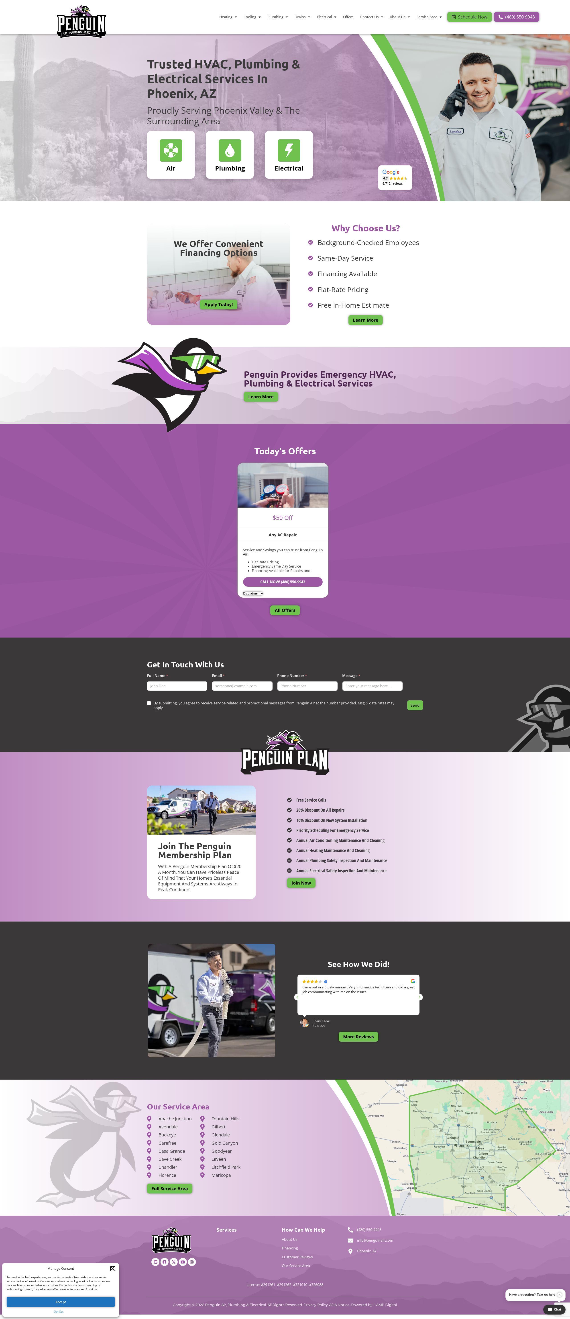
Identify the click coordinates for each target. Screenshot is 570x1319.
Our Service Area (296, 1265)
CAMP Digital (385, 1305)
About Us (397, 16)
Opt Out (58, 1311)
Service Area (427, 16)
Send (415, 705)
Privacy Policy (316, 1305)
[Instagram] (192, 1262)
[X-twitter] (174, 1262)
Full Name (157, 676)
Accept (60, 1302)
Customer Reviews (297, 1257)
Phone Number (292, 676)
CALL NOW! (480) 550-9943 (282, 581)
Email (218, 676)
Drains (300, 16)
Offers (348, 16)
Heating (225, 16)
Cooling (250, 16)
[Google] (155, 1262)
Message (351, 676)
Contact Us (369, 16)
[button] (112, 1268)
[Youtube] (183, 1262)
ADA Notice (339, 1305)
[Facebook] (165, 1262)
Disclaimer (251, 593)
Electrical (324, 16)
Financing (290, 1248)
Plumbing (275, 16)
